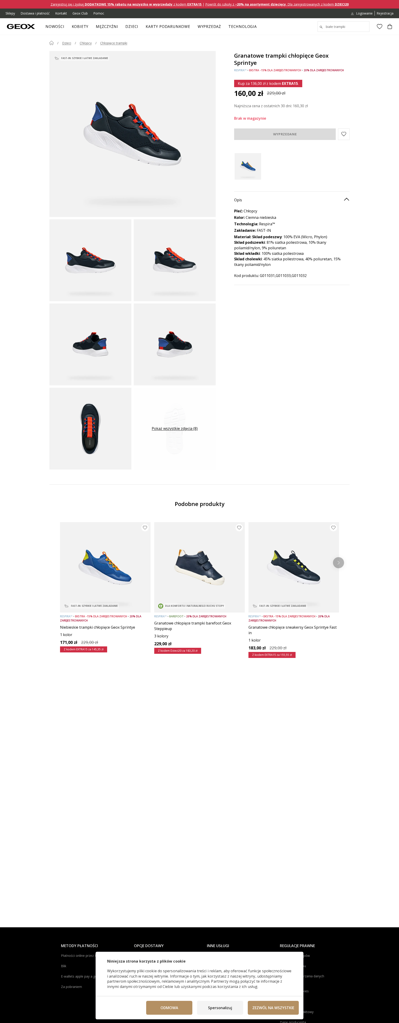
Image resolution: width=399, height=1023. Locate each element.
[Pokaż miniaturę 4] (175, 344)
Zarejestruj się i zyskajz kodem (126, 4)
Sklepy (10, 13)
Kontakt (61, 13)
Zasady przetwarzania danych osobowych (302, 978)
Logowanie (364, 13)
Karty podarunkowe (168, 26)
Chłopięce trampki (113, 43)
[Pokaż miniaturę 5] (90, 429)
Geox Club (80, 13)
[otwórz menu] (90, 28)
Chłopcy (86, 43)
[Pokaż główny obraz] (132, 134)
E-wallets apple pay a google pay (85, 976)
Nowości (54, 26)
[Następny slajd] (338, 562)
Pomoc (98, 13)
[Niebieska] (248, 166)
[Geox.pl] (21, 26)
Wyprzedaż (209, 26)
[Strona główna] (51, 43)
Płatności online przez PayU (82, 955)
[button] (344, 134)
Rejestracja (385, 13)
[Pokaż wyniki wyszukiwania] (321, 27)
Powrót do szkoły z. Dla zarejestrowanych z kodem (277, 4)
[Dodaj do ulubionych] (145, 527)
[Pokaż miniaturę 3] (90, 344)
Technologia (242, 26)
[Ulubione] (379, 26)
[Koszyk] (389, 26)
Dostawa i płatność (35, 13)
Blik (63, 966)
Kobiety (80, 26)
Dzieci (131, 26)
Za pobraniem (71, 986)
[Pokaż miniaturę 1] (90, 260)
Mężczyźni (107, 26)
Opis (238, 199)
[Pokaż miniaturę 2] (175, 260)
